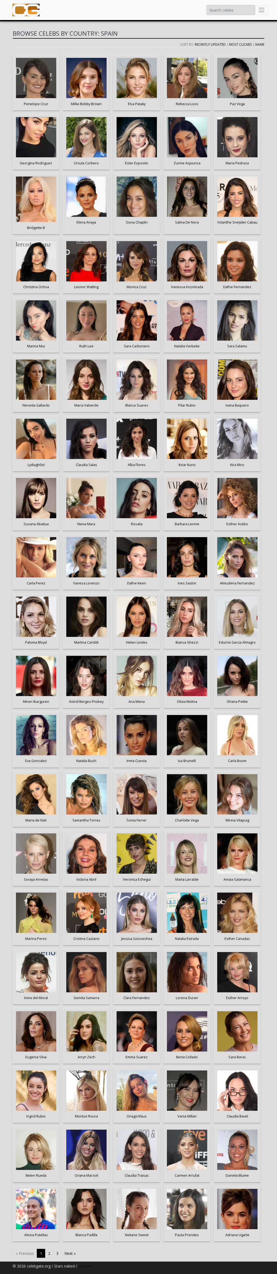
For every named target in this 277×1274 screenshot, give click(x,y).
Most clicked (240, 44)
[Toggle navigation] (261, 10)
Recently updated (210, 44)
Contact (85, 1266)
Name (259, 44)
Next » (70, 1253)
